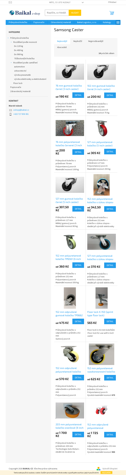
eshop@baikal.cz (21, 110)
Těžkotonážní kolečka (24, 58)
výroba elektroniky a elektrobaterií (30, 79)
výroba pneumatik (22, 75)
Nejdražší (77, 41)
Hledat (75, 12)
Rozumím (106, 472)
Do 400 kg (18, 50)
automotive (19, 66)
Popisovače (15, 87)
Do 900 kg (18, 54)
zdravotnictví (20, 70)
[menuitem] (18, 22)
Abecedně (62, 47)
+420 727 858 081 (21, 114)
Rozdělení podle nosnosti (25, 42)
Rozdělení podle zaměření (25, 62)
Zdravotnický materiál (20, 91)
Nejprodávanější (95, 41)
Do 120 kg (18, 46)
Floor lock (17, 83)
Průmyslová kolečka (19, 38)
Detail (78, 95)
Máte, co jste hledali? (60, 2)
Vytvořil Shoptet (109, 468)
